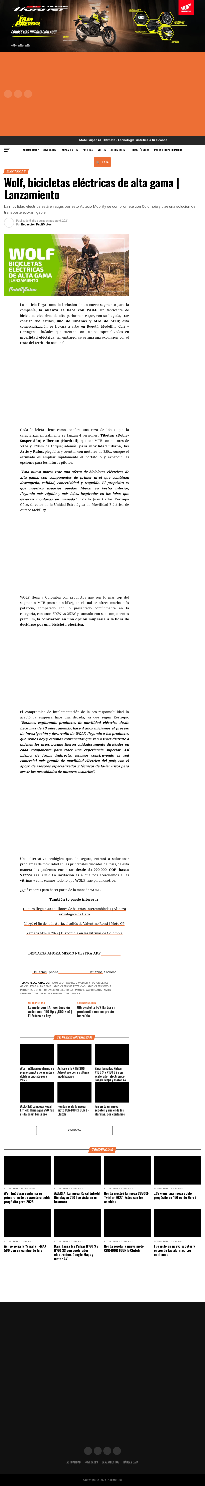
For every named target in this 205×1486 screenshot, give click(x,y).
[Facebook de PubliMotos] (88, 1451)
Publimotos (30, 993)
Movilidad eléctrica (59, 990)
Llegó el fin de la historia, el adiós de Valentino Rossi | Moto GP (74, 923)
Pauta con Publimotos (168, 150)
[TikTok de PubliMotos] (107, 1451)
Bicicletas (101, 983)
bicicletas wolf (100, 986)
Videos (102, 150)
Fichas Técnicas (139, 150)
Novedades (49, 150)
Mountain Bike (31, 990)
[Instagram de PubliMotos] (98, 1451)
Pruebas (87, 150)
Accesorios (118, 150)
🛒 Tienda (102, 162)
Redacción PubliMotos (36, 224)
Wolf (76, 993)
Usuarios (95, 972)
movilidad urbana (89, 990)
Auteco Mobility (78, 983)
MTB (108, 990)
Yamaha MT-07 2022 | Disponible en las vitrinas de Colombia (74, 933)
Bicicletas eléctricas (70, 986)
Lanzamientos (69, 150)
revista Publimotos (55, 993)
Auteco (58, 983)
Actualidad (30, 150)
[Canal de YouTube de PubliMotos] (117, 1451)
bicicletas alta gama (36, 986)
